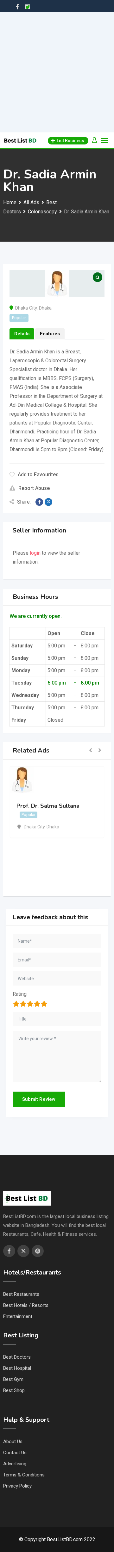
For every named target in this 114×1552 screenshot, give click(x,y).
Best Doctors (17, 1357)
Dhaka (45, 308)
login (35, 553)
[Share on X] (48, 502)
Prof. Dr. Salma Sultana (47, 806)
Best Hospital (17, 1368)
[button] (90, 750)
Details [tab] (21, 334)
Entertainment (17, 1316)
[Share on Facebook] (39, 502)
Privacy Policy (17, 1486)
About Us (12, 1441)
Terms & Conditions (24, 1475)
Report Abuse (34, 488)
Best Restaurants (21, 1294)
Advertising (14, 1464)
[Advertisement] (57, 72)
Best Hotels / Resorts (25, 1305)
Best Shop (14, 1390)
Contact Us (15, 1452)
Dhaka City (26, 308)
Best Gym (13, 1379)
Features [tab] (50, 334)
